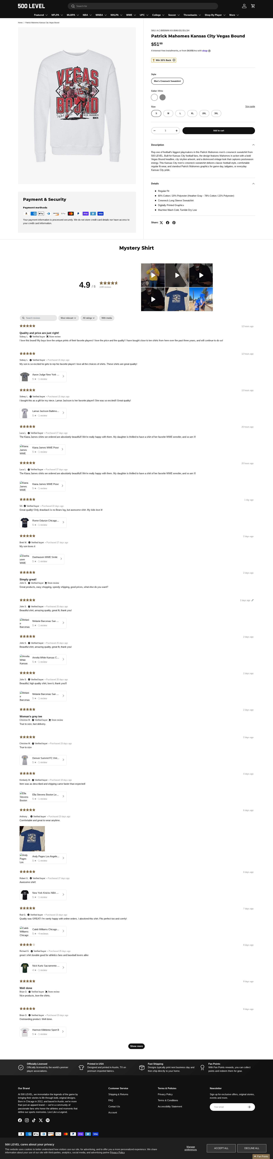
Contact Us (114, 1106)
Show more (136, 1046)
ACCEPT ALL (221, 1148)
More (232, 15)
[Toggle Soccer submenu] (178, 15)
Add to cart (218, 130)
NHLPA (115, 15)
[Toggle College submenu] (163, 15)
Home (20, 23)
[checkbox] (106, 318)
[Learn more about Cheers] (163, 60)
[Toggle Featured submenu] (46, 15)
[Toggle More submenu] (238, 15)
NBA (85, 15)
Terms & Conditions (168, 1100)
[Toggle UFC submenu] (147, 15)
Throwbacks (190, 15)
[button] (253, 6)
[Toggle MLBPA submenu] (78, 15)
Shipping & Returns (118, 1094)
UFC (142, 15)
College (156, 15)
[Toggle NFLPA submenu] (62, 15)
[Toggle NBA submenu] (90, 15)
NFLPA (55, 15)
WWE (129, 15)
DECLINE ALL (251, 1148)
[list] (77, 105)
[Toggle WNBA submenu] (105, 15)
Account (112, 1112)
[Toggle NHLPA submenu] (121, 15)
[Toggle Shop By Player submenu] (224, 15)
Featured (39, 15)
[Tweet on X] (161, 222)
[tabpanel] (136, 683)
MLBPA (71, 15)
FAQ (110, 1100)
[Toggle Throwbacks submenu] (200, 15)
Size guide (250, 106)
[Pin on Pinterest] (174, 222)
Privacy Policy (117, 1152)
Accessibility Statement (170, 1106)
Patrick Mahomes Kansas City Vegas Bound (42, 23)
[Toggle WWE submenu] (135, 15)
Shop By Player (213, 15)
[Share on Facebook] (167, 222)
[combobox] (143, 6)
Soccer (172, 15)
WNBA (99, 15)
